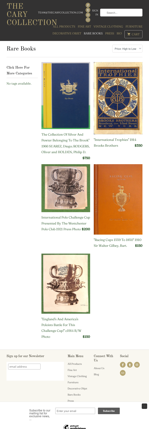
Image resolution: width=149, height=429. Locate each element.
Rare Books (93, 33)
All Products (64, 26)
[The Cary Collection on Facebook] (88, 5)
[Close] (144, 406)
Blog (96, 374)
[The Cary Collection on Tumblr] (88, 10)
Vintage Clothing (108, 26)
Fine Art (84, 26)
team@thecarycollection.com (60, 12)
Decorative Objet (67, 33)
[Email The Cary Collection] (88, 19)
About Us (99, 368)
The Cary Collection (22, 15)
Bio (119, 33)
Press (109, 33)
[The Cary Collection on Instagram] (88, 14)
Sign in (95, 12)
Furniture (134, 26)
